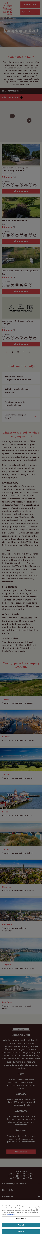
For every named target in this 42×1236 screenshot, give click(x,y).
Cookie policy (11, 1214)
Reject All (21, 1225)
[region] (21, 1218)
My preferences (21, 1218)
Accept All (21, 1231)
